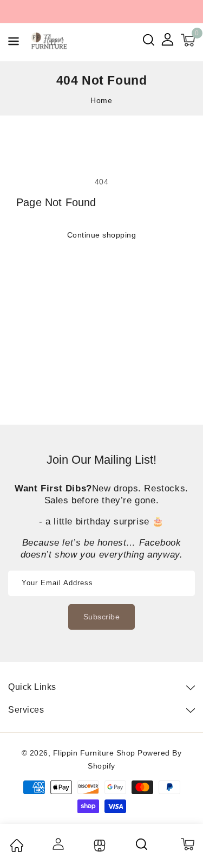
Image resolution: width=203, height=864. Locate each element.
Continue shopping (101, 235)
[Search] (142, 844)
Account (57, 844)
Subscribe (101, 616)
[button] (13, 43)
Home (101, 100)
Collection (98, 845)
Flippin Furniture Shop (94, 752)
